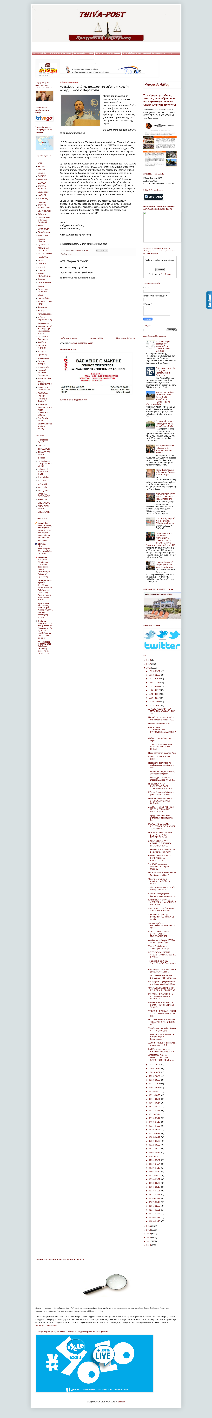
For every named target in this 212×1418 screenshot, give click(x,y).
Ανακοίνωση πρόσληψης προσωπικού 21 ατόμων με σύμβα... (161, 916)
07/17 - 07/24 (155, 1114)
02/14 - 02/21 (155, 1198)
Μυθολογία (42, 404)
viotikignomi (43, 490)
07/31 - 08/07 (155, 1107)
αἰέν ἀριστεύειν (45, 580)
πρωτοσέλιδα (44, 298)
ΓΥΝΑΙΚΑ (42, 264)
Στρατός (41, 286)
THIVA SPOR (44, 449)
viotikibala (42, 487)
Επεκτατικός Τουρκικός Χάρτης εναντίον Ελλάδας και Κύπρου (166, 520)
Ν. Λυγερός (43, 199)
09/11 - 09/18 (154, 1084)
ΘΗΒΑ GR (42, 500)
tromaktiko (43, 523)
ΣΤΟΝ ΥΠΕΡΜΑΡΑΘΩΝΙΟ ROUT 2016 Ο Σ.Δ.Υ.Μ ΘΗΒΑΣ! (160, 746)
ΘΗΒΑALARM (44, 512)
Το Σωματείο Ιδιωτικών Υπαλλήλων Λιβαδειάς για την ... (162, 963)
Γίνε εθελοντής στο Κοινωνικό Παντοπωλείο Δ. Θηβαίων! (148, 53)
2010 (148, 1245)
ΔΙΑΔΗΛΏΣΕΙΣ (44, 283)
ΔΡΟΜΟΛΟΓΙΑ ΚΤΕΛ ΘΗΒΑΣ (60, 53)
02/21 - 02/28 (155, 1195)
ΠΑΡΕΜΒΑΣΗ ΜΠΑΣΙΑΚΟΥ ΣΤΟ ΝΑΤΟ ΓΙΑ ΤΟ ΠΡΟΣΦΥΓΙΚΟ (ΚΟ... (160, 835)
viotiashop (42, 484)
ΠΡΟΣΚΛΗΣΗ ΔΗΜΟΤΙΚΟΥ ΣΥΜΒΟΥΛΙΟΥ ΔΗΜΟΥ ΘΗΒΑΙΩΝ (160, 800)
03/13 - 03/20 (155, 1183)
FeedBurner (166, 274)
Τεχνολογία (42, 307)
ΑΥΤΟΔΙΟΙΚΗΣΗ (45, 254)
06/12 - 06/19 (155, 1133)
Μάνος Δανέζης (44, 378)
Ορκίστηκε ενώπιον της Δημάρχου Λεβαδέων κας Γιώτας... (160, 881)
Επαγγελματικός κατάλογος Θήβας (45, 426)
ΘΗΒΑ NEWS (44, 503)
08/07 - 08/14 (155, 1103)
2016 (148, 668)
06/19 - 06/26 (155, 1130)
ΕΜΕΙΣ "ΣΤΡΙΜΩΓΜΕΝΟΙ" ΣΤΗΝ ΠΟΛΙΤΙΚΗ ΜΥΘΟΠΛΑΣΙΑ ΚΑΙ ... (159, 933)
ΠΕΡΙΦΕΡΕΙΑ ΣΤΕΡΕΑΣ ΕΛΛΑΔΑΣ (44, 220)
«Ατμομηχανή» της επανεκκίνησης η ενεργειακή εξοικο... (161, 925)
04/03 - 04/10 (155, 1172)
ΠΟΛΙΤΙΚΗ (42, 176)
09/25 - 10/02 (155, 1076)
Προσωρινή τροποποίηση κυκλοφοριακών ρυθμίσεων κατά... (161, 765)
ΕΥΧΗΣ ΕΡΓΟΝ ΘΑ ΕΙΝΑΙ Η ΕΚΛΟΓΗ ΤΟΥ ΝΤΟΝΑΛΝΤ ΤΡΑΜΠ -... (161, 1005)
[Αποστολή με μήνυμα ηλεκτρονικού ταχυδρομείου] (97, 250)
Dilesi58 (41, 445)
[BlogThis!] (99, 250)
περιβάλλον (43, 257)
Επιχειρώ (42, 311)
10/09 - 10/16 (155, 1069)
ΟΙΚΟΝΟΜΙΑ (43, 229)
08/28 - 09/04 (155, 1091)
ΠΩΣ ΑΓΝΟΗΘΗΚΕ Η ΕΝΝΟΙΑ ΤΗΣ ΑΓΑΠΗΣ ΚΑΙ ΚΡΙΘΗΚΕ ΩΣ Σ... (161, 1022)
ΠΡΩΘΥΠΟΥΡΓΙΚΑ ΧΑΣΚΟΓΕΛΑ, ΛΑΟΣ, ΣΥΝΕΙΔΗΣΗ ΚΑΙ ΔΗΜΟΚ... (161, 786)
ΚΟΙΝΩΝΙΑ (42, 180)
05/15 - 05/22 (155, 1149)
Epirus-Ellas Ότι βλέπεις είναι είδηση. (44, 606)
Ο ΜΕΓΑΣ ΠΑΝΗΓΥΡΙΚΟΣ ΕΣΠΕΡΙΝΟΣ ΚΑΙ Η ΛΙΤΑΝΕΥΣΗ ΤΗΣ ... (159, 858)
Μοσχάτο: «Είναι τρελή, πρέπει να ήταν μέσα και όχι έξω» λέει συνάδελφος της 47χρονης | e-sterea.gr (45, 630)
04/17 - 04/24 (155, 1164)
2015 (148, 1226)
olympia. (42, 544)
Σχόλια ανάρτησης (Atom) (82, 343)
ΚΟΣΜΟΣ (42, 195)
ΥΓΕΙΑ (41, 226)
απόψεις (41, 170)
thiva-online (43, 481)
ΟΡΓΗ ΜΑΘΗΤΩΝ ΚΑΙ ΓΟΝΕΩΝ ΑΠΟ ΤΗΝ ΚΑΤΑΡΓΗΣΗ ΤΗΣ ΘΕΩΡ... (161, 1057)
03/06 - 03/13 (155, 1187)
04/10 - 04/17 (155, 1168)
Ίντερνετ (41, 279)
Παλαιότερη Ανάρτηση (125, 338)
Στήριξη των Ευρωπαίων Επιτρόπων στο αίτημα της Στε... (160, 818)
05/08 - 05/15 (155, 1153)
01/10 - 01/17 (155, 1217)
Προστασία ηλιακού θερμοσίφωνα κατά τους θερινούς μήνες (165, 564)
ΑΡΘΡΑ (41, 166)
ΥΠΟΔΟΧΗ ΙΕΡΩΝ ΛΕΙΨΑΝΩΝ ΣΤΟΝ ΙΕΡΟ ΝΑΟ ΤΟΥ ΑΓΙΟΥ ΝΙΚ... (162, 1013)
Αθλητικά (42, 214)
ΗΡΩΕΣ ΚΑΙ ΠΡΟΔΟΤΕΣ (159, 724)
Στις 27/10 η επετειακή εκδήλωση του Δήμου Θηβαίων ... (158, 866)
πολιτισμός (42, 202)
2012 (148, 1238)
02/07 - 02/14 (155, 1202)
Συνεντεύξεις (43, 323)
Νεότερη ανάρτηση (69, 338)
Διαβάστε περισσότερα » (46, 1325)
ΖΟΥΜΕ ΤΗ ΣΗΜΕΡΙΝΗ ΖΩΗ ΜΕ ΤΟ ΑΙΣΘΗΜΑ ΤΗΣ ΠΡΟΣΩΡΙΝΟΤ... (161, 809)
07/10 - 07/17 (155, 1118)
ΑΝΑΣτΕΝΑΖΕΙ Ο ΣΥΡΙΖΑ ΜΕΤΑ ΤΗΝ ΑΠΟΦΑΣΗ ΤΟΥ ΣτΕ (161, 711)
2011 (148, 1241)
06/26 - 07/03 (155, 1126)
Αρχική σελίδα (39, 53)
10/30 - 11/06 (154, 702)
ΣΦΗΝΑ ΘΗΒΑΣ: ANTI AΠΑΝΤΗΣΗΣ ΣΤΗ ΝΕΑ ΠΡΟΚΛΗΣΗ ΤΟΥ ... (159, 843)
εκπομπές (42, 351)
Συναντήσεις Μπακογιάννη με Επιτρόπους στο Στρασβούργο (161, 1036)
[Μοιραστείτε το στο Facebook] (104, 250)
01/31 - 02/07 (155, 1206)
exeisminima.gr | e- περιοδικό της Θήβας (45, 463)
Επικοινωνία (79, 53)
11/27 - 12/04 (154, 686)
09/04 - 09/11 (154, 1088)
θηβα (70, 254)
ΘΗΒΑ (91, 53)
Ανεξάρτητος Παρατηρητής (44, 643)
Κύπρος (41, 260)
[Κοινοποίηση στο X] (102, 250)
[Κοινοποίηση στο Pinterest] (106, 250)
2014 (148, 1230)
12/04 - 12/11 (154, 683)
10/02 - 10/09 (155, 1072)
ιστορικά (41, 267)
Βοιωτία (99, 53)
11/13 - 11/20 (154, 694)
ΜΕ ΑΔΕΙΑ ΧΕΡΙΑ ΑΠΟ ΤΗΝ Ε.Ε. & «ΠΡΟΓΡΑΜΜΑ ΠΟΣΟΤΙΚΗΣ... (160, 996)
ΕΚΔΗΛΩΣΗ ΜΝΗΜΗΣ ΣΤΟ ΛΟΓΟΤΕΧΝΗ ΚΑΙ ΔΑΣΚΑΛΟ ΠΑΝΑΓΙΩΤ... (162, 902)
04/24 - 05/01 (155, 1160)
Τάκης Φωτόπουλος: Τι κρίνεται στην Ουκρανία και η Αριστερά (166, 472)
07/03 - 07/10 (155, 1122)
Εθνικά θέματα (44, 232)
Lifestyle (41, 270)
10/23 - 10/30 (155, 706)
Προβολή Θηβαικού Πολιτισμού (43, 372)
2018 (148, 660)
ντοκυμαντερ (43, 358)
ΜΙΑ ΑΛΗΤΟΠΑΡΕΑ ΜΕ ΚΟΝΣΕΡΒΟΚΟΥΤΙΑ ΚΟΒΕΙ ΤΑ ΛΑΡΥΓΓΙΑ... (161, 826)
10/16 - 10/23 (155, 1065)
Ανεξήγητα (42, 342)
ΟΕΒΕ (40, 295)
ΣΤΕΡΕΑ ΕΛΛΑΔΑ (113, 53)
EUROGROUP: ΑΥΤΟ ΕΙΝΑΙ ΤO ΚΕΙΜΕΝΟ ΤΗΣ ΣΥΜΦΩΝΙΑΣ (165, 496)
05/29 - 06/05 (155, 1141)
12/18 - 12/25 (155, 675)
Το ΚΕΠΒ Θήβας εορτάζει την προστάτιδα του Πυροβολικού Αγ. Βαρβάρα (163, 346)
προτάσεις (42, 355)
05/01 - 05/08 (155, 1156)
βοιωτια (41, 173)
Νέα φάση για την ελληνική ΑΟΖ (162, 753)
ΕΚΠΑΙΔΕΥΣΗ (44, 211)
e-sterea (41, 458)
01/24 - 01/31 (155, 1210)
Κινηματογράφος (45, 314)
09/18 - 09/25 (155, 1080)
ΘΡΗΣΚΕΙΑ (43, 236)
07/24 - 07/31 (155, 1111)
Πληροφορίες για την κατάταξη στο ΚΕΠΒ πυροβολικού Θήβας (165, 423)
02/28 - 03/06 (155, 1191)
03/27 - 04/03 (155, 1175)
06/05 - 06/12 (155, 1137)
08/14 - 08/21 (155, 1099)
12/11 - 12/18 (154, 679)
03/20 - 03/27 (155, 1179)
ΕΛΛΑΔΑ (42, 183)
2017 (148, 664)
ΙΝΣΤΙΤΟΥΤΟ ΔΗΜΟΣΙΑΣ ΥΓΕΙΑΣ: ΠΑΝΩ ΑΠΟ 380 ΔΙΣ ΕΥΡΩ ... (162, 954)
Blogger (121, 1402)
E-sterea (42, 621)
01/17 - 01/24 (155, 1214)
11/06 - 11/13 (154, 698)
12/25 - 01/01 (155, 671)
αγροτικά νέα (43, 245)
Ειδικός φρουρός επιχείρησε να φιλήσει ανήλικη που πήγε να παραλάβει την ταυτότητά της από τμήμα (45, 532)
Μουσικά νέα (43, 367)
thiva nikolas (43, 477)
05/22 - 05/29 (155, 1145)
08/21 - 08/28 (155, 1095)
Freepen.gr (43, 557)
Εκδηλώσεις (43, 192)
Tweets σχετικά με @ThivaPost (73, 400)
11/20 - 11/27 (154, 690)
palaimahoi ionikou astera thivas (44, 471)
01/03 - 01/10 (155, 1221)
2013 (148, 1234)
